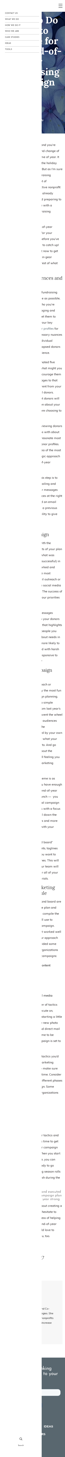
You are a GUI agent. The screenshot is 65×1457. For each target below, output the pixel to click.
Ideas (48, 1426)
